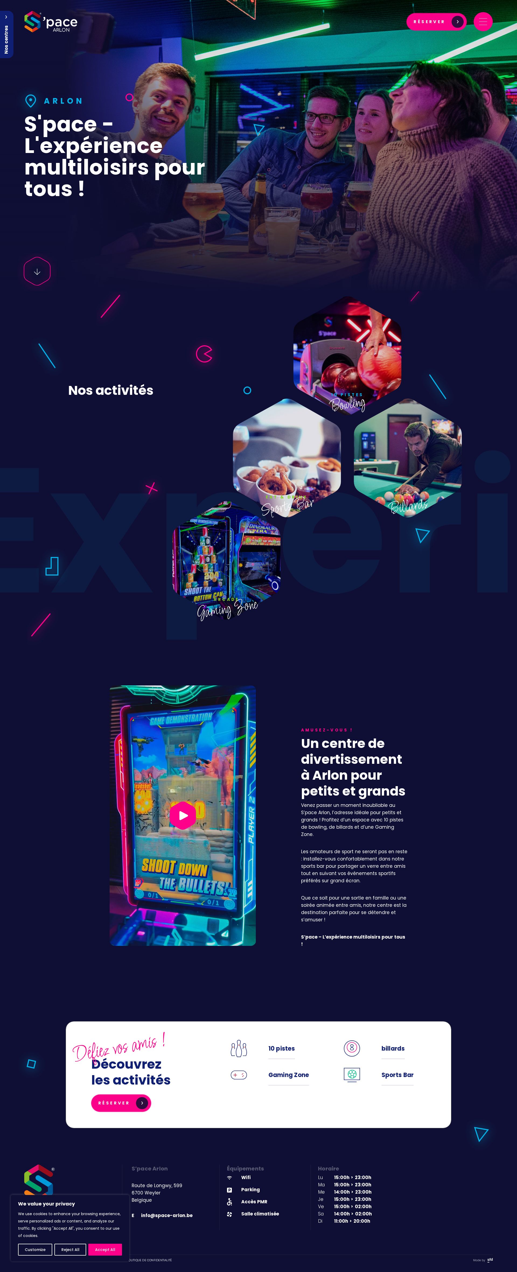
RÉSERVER (429, 22)
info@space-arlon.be (162, 1215)
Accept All (105, 1249)
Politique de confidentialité (149, 1260)
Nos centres (6, 39)
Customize (35, 1249)
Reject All (70, 1249)
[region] (70, 1228)
